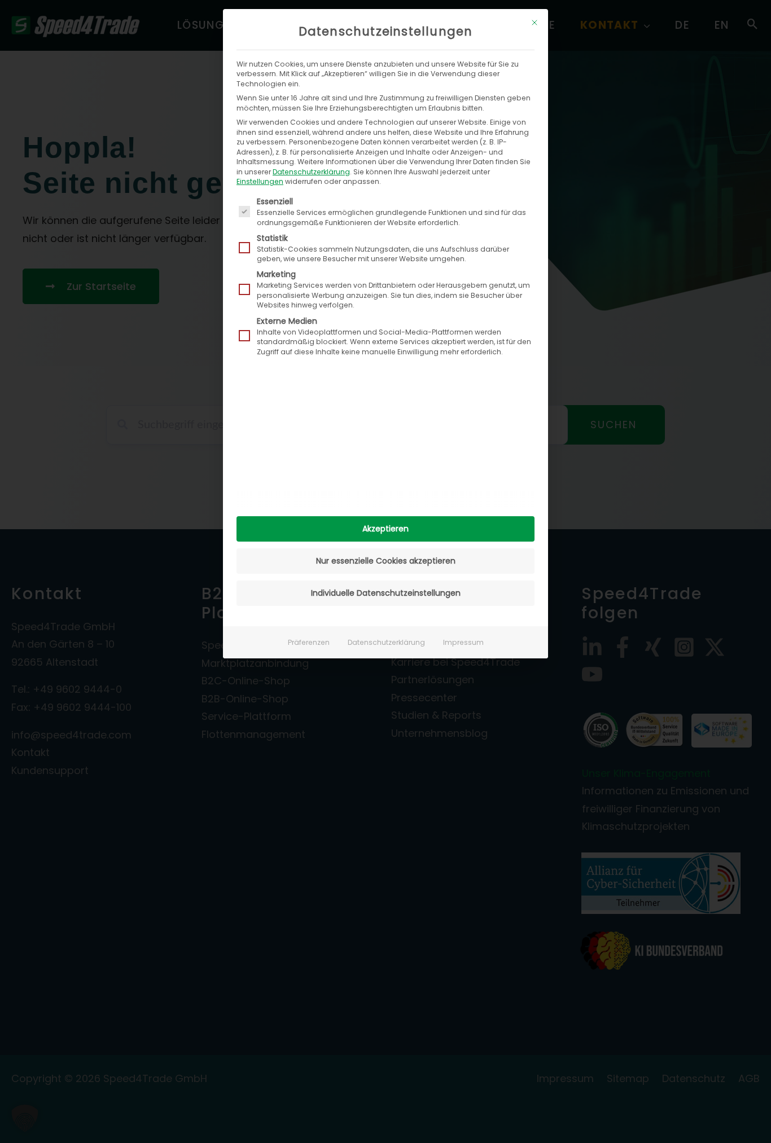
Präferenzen (309, 642)
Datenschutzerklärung (311, 172)
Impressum (463, 642)
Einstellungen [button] (259, 181)
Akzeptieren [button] (385, 528)
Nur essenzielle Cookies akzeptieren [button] (385, 560)
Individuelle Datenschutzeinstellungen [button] (386, 593)
